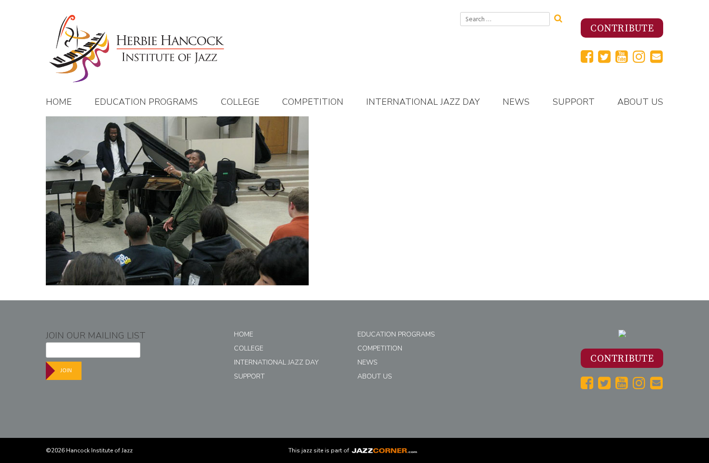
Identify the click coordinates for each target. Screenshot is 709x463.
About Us (640, 102)
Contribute (622, 29)
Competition (312, 102)
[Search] (561, 17)
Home (59, 102)
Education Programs (146, 102)
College (240, 102)
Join (66, 370)
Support (574, 102)
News (516, 102)
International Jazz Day (423, 102)
